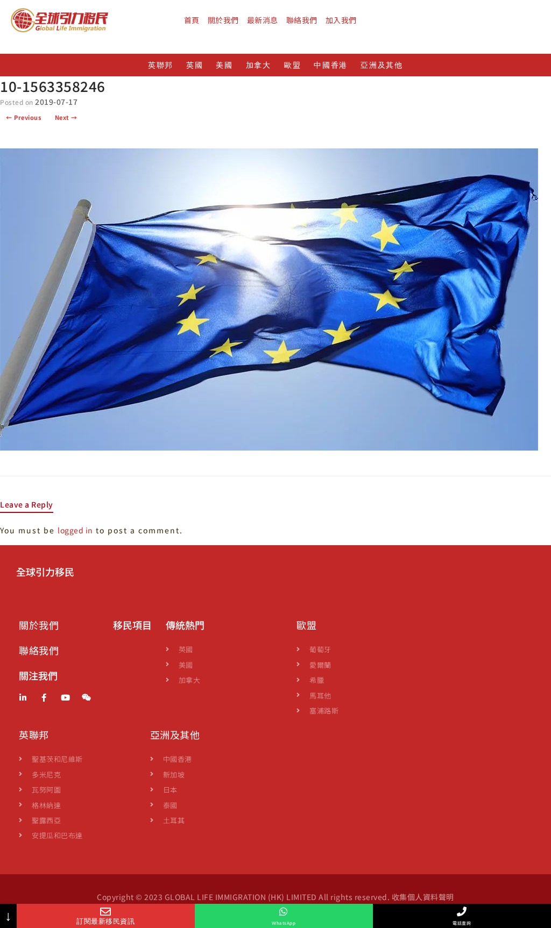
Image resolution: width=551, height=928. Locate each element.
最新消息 (262, 20)
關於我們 (223, 20)
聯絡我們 (301, 20)
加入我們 (341, 20)
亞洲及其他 (382, 65)
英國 (194, 65)
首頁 (192, 20)
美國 (224, 65)
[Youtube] (65, 698)
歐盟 (292, 65)
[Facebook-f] (44, 698)
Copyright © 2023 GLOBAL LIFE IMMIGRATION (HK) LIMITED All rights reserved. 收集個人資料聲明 (275, 896)
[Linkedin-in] (23, 698)
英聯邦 (160, 65)
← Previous (23, 117)
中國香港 (331, 65)
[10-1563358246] (269, 447)
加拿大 (258, 65)
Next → (66, 117)
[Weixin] (87, 698)
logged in (75, 530)
